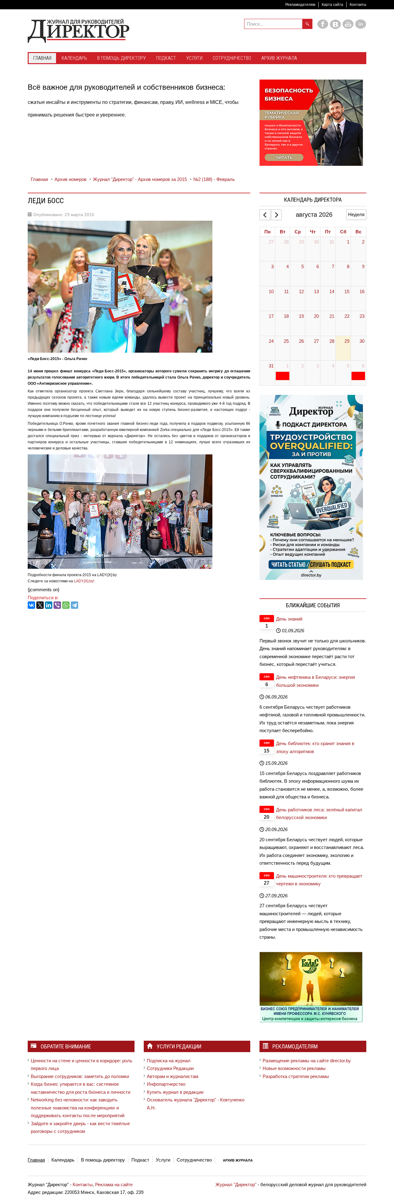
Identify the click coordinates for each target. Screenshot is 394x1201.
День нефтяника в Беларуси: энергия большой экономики (315, 681)
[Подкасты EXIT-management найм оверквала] (311, 487)
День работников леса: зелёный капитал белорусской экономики (319, 813)
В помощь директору (103, 1159)
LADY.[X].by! (84, 581)
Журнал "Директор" (235, 1184)
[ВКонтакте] (31, 605)
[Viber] (57, 605)
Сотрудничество (194, 1159)
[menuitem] (42, 58)
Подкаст (140, 1159)
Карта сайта (332, 4)
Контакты (358, 4)
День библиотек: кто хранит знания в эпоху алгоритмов (315, 747)
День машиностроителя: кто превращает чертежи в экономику (319, 880)
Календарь (62, 1159)
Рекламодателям (300, 4)
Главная (36, 1159)
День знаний (289, 618)
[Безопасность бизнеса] (311, 122)
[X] (40, 605)
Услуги (163, 1159)
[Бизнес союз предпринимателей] (311, 986)
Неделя (356, 214)
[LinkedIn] (48, 605)
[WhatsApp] (66, 605)
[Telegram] (74, 605)
